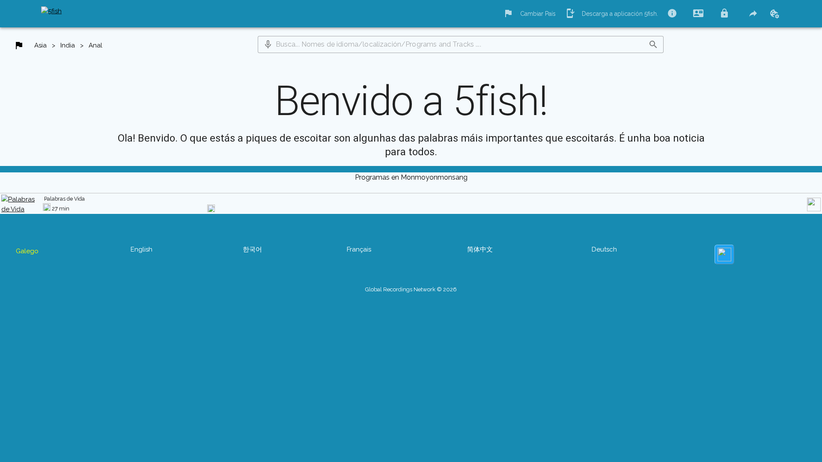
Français (359, 249)
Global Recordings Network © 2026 (411, 289)
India (67, 45)
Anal (95, 45)
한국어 (252, 249)
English (141, 249)
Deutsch (604, 249)
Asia (40, 45)
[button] (268, 44)
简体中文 (480, 249)
